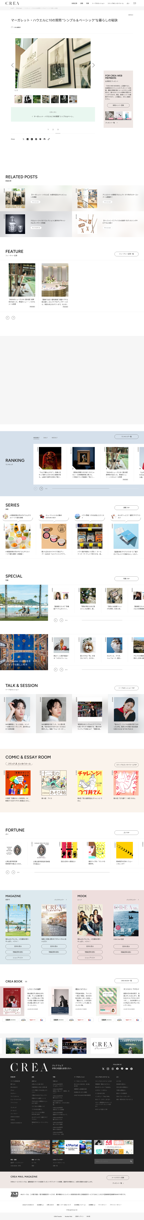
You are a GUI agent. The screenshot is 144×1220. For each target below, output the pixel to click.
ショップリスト (18, 958)
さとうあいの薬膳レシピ (38, 1106)
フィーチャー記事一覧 (126, 254)
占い (128, 3)
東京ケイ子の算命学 (121, 1093)
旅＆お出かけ (14, 1087)
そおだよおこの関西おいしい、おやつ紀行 (40, 1102)
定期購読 (91, 1205)
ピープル (34, 1162)
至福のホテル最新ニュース (39, 1098)
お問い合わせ (50, 1205)
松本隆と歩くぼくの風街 (80, 1092)
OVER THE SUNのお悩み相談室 (82, 1095)
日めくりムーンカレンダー (123, 1096)
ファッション (14, 1102)
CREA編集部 (17, 27)
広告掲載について (79, 1205)
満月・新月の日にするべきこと (124, 1099)
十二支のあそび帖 (100, 1093)
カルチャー (13, 1093)
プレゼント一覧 (110, 123)
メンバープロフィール (59, 1162)
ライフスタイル (15, 1096)
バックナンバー (59, 900)
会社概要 (39, 1205)
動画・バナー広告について (64, 1205)
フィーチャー (14, 1113)
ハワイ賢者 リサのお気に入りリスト (39, 1091)
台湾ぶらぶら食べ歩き (37, 1084)
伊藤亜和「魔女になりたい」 (102, 1084)
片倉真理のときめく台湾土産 (39, 1087)
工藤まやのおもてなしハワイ (39, 1095)
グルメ (12, 1090)
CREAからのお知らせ (16, 1123)
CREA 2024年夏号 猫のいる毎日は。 (58, 1128)
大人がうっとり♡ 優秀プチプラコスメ (39, 1118)
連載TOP (34, 1081)
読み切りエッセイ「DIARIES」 (103, 1087)
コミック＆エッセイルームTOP (126, 765)
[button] (12, 65)
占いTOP (126, 832)
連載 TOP (126, 507)
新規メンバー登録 (118, 105)
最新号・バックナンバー (17, 1162)
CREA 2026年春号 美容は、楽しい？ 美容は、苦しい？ (61, 1091)
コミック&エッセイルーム (116, 3)
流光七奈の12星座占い (122, 1087)
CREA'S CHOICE (15, 1116)
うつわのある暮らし (37, 1109)
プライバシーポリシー (116, 1205)
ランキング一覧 (126, 437)
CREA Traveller (58, 1216)
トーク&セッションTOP (80, 1081)
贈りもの (13, 1084)
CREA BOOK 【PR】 (16, 1165)
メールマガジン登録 (118, 1177)
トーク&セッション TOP (126, 688)
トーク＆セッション (98, 3)
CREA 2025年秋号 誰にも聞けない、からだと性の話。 (61, 1102)
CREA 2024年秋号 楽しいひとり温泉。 (58, 1123)
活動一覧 (55, 1165)
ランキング (13, 1107)
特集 (87, 3)
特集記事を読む (18, 952)
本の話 (88, 1216)
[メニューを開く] (135, 3)
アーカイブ (13, 1110)
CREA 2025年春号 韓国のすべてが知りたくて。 (60, 1113)
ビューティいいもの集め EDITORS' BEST (38, 1113)
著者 (33, 1165)
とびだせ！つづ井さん (101, 1090)
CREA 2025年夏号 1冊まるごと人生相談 (58, 1108)
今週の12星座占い (121, 1090)
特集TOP (55, 1081)
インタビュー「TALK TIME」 (102, 1096)
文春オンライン (79, 1216)
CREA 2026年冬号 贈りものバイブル (58, 1097)
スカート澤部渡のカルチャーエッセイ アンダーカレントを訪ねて (103, 1104)
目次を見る (18, 946)
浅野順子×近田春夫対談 (80, 1089)
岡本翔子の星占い (121, 1084)
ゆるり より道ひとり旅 (101, 1109)
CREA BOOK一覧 (126, 981)
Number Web (68, 1216)
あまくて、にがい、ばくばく (102, 1099)
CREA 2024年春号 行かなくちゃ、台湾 (58, 1133)
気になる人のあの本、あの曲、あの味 (82, 1085)
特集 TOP (126, 579)
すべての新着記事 (15, 1081)
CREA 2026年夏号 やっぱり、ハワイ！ (58, 1085)
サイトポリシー (102, 1205)
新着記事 (74, 3)
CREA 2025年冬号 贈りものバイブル (58, 1118)
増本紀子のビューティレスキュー (40, 1123)
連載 (81, 3)
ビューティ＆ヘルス (16, 1099)
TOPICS (13, 1120)
